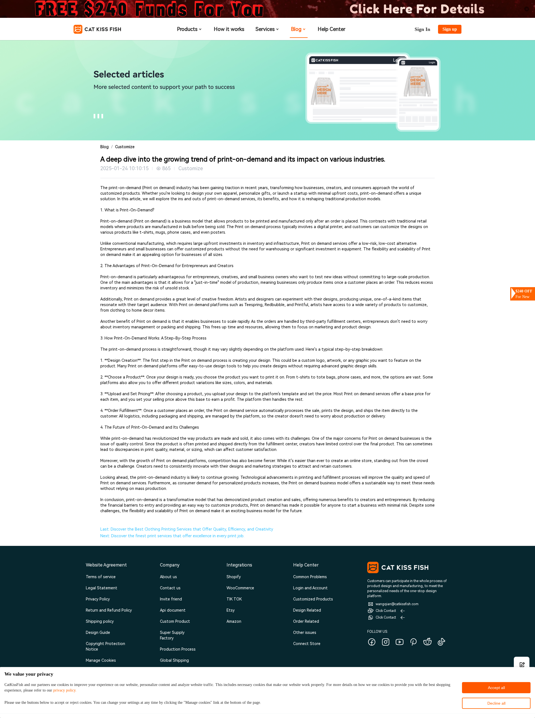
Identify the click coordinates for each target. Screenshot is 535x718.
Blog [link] (104, 147)
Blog (296, 29)
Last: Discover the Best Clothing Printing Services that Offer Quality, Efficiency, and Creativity (186, 529)
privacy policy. (65, 690)
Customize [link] (125, 147)
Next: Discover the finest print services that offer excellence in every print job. (172, 536)
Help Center (331, 29)
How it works (229, 29)
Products (187, 29)
